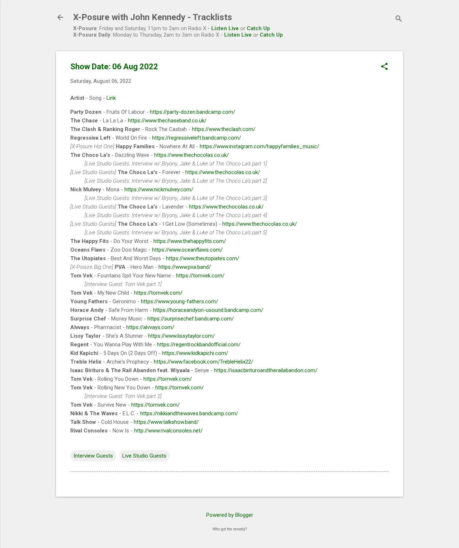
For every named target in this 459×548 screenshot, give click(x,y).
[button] (384, 67)
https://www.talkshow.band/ (166, 422)
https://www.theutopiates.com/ (202, 258)
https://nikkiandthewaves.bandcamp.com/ (189, 413)
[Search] (398, 20)
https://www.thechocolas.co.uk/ (191, 155)
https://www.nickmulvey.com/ (158, 189)
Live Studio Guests (144, 456)
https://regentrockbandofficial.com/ (199, 344)
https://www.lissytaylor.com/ (181, 336)
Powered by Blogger (229, 515)
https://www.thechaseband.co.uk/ (167, 120)
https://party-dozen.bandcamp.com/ (192, 112)
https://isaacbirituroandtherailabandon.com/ (265, 370)
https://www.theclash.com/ (223, 129)
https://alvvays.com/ (150, 327)
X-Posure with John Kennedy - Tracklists (152, 17)
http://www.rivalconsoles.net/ (168, 430)
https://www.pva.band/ (184, 267)
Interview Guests (93, 456)
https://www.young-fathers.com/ (179, 301)
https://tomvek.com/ (200, 275)
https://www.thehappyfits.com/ (189, 241)
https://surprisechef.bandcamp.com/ (190, 318)
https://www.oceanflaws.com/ (187, 250)
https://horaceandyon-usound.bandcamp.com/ (208, 310)
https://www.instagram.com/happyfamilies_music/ (259, 146)
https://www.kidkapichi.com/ (195, 353)
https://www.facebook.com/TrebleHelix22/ (203, 362)
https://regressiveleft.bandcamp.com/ (196, 138)
